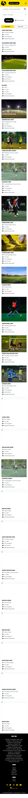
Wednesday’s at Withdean (14, 753)
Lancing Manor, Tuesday (6, 182)
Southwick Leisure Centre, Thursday (9, 689)
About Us (14, 772)
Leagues (14, 769)
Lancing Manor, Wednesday (7, 478)
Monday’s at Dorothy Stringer (14, 742)
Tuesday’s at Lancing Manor (14, 752)
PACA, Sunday (4, 85)
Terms (14, 779)
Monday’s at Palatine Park (14, 744)
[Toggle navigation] (25, 3)
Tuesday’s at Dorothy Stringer (14, 747)
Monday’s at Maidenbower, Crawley (14, 745)
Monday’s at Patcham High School (14, 741)
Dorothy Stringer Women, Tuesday (8, 537)
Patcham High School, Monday (7, 323)
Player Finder (14, 774)
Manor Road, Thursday (6, 508)
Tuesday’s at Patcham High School (14, 749)
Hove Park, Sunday (5, 721)
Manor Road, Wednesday (6, 600)
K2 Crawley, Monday (6, 417)
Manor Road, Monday (6, 630)
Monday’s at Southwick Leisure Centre (14, 739)
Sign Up (14, 767)
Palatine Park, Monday (6, 285)
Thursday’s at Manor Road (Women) (14, 758)
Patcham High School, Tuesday (7, 222)
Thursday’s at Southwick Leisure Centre (14, 760)
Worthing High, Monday (6, 384)
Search (9, 20)
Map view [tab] (20, 26)
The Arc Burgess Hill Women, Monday (9, 43)
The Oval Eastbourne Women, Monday (9, 70)
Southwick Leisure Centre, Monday (8, 570)
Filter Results (20, 20)
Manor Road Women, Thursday (7, 447)
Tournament (14, 771)
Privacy (14, 780)
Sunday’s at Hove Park (14, 761)
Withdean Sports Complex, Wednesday (9, 150)
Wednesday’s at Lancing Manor (14, 756)
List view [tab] (7, 26)
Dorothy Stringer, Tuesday (7, 660)
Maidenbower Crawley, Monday (8, 119)
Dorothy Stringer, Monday (7, 30)
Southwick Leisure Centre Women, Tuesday (10, 353)
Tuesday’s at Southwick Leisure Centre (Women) (14, 750)
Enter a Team (14, 3)
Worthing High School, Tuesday (8, 253)
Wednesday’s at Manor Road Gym (14, 755)
